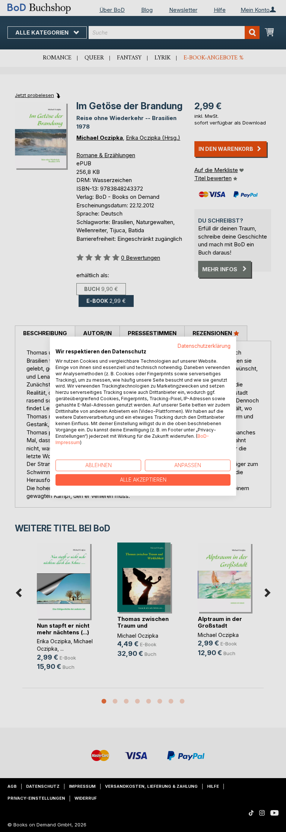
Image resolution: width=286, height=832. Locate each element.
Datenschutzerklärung (204, 346)
